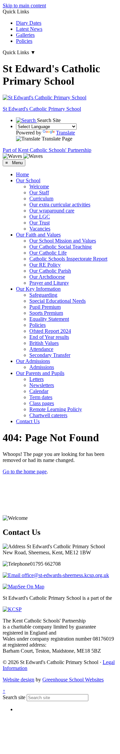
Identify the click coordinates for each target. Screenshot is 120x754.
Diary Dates (28, 23)
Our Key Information (38, 289)
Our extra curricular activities (59, 204)
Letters (36, 379)
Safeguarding (43, 295)
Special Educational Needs (57, 301)
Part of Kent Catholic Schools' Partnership (47, 150)
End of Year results (49, 337)
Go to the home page (25, 471)
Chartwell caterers (48, 415)
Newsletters (41, 385)
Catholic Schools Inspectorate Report (68, 259)
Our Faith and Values (38, 235)
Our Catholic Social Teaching (60, 247)
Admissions (41, 367)
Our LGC (39, 216)
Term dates (40, 397)
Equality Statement (49, 319)
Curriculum (41, 198)
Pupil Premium (45, 307)
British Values (44, 343)
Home (22, 174)
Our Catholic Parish (50, 271)
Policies (24, 41)
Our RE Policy (45, 265)
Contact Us (28, 421)
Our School (28, 180)
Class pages (41, 403)
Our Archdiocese (47, 277)
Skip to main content (24, 5)
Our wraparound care (51, 210)
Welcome (39, 186)
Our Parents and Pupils (40, 373)
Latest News (29, 29)
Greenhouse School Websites (73, 679)
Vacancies (39, 228)
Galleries (25, 35)
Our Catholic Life (48, 253)
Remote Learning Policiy (55, 409)
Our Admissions (33, 361)
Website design (18, 679)
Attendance (41, 349)
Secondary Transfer (49, 355)
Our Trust (39, 222)
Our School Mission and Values (62, 241)
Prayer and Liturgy (49, 283)
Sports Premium (46, 313)
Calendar (38, 391)
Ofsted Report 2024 (50, 331)
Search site (14, 697)
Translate (65, 132)
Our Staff (39, 192)
